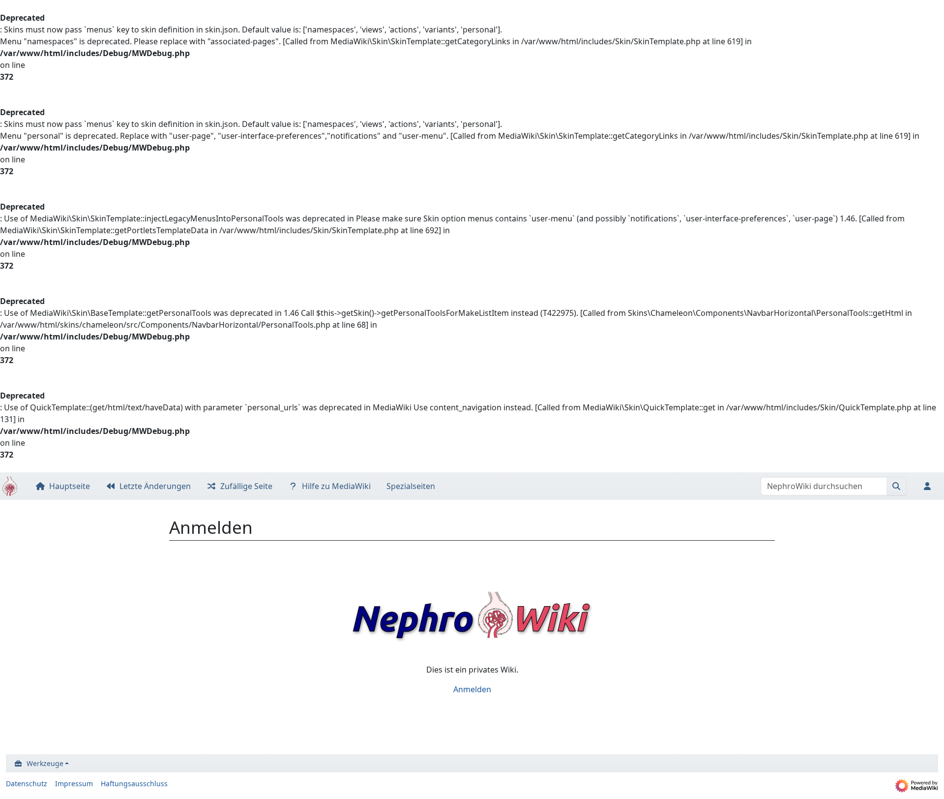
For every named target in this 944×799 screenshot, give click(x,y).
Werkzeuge (45, 763)
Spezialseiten (410, 486)
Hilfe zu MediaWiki (336, 486)
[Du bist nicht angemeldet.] (929, 486)
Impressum (74, 783)
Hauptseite (69, 486)
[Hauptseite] (10, 486)
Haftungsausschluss (134, 783)
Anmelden (472, 689)
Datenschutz (26, 783)
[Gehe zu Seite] (896, 486)
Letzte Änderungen (155, 486)
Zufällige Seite (246, 486)
